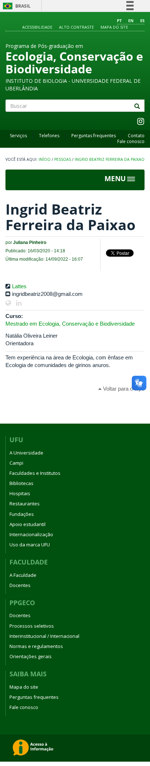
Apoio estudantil (27, 524)
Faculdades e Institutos (34, 473)
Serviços (18, 136)
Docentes (20, 585)
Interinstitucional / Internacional (44, 636)
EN (131, 20)
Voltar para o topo (123, 389)
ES (142, 20)
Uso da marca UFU (29, 544)
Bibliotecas (21, 483)
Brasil (15, 6)
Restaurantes (24, 503)
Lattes (19, 286)
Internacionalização (31, 534)
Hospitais (19, 493)
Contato (136, 136)
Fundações (21, 514)
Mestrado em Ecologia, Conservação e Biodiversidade (70, 324)
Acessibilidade (37, 27)
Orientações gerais (30, 656)
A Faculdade (22, 575)
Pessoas (62, 159)
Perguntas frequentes (93, 136)
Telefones (49, 136)
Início (45, 159)
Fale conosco (131, 141)
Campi (16, 463)
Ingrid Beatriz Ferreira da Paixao (110, 159)
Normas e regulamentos (36, 646)
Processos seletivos (31, 626)
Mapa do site (114, 27)
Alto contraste (76, 27)
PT (119, 20)
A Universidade (26, 452)
